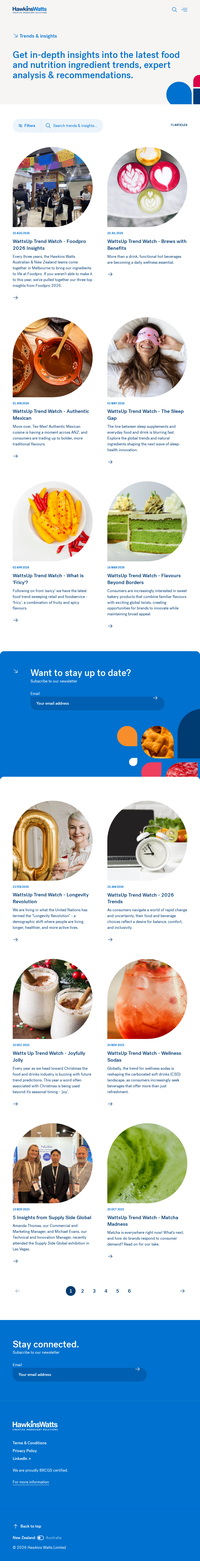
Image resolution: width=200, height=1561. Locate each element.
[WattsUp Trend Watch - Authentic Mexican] (53, 392)
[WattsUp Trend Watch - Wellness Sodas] (147, 1034)
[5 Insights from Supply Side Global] (53, 1194)
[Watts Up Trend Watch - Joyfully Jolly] (53, 1034)
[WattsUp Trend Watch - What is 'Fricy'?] (53, 556)
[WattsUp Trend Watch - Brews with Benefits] (147, 225)
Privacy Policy (25, 1450)
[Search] (175, 10)
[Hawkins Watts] (35, 1426)
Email (35, 693)
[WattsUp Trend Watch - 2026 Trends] (147, 872)
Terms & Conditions (30, 1443)
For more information (31, 1482)
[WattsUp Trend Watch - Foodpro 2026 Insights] (53, 225)
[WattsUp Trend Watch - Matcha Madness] (147, 1194)
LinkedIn (21, 1459)
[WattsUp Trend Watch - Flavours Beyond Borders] (147, 556)
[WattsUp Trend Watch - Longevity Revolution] (53, 872)
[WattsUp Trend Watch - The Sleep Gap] (147, 392)
